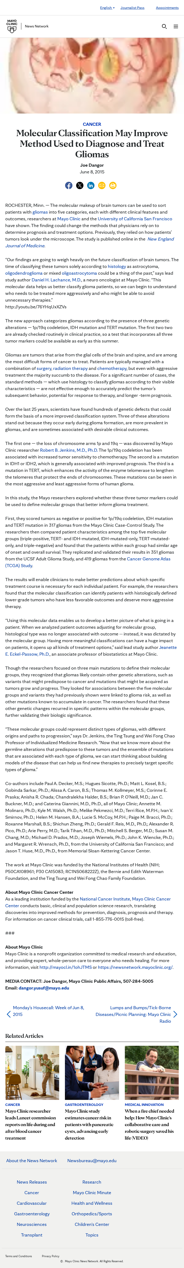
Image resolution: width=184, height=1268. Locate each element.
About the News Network (31, 1160)
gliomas (40, 212)
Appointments (167, 7)
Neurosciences (32, 1224)
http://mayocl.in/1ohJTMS (66, 967)
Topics (92, 1235)
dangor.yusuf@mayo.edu (44, 988)
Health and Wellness (91, 1203)
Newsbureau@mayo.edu (91, 1160)
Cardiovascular (32, 1203)
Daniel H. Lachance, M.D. (56, 280)
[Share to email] (102, 185)
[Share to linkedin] (91, 185)
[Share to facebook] (69, 185)
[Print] (113, 185)
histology (117, 266)
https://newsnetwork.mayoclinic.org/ (135, 967)
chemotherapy (111, 368)
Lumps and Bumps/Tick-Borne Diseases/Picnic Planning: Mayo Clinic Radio (133, 1014)
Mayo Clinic (68, 219)
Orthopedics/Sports (92, 1214)
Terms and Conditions (18, 1256)
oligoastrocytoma (79, 273)
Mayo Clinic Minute (92, 1192)
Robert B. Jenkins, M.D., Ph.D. (69, 450)
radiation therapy (70, 368)
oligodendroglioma (24, 273)
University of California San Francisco (135, 219)
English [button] (106, 7)
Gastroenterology (32, 1214)
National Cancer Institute (105, 899)
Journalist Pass (132, 7)
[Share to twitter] (80, 185)
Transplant (31, 1235)
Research (91, 1182)
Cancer (31, 1192)
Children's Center (92, 1224)
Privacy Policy (50, 1256)
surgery (44, 368)
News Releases (32, 1182)
